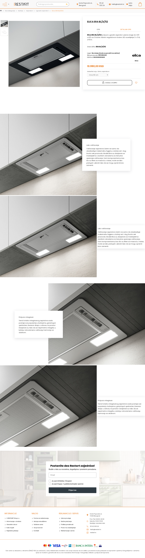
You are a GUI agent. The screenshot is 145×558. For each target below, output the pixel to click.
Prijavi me (72, 490)
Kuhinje (20, 11)
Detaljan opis (125, 29)
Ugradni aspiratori (42, 11)
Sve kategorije (10, 11)
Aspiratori (29, 11)
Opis (98, 29)
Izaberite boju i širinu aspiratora (98, 71)
